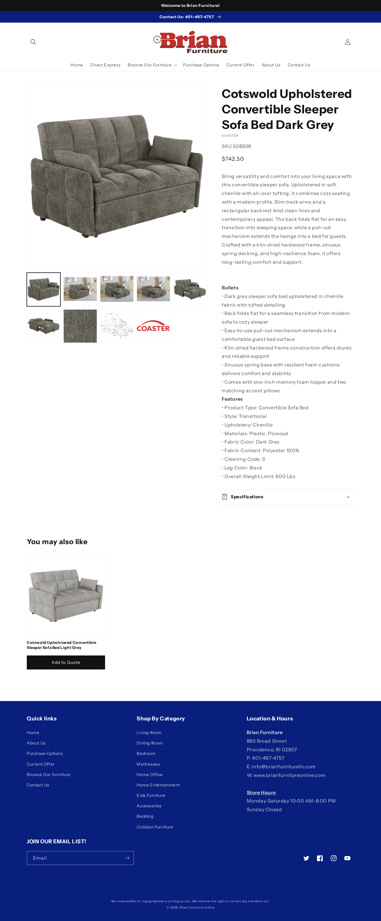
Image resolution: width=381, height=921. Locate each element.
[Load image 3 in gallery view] (117, 289)
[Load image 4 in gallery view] (153, 289)
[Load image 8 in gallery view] (117, 326)
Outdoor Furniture (155, 827)
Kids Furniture (151, 795)
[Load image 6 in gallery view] (43, 326)
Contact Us (38, 785)
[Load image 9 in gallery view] (153, 326)
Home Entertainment (158, 785)
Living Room (149, 732)
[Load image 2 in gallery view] (80, 289)
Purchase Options (45, 753)
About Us (36, 743)
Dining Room (150, 743)
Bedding (145, 816)
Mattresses (148, 764)
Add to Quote (65, 662)
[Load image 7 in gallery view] (80, 326)
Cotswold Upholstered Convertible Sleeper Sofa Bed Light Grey (61, 645)
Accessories (149, 805)
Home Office (150, 774)
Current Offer (41, 764)
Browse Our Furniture (49, 774)
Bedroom (146, 753)
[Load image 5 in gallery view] (190, 289)
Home (33, 732)
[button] (33, 42)
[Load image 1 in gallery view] (43, 289)
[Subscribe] (127, 858)
